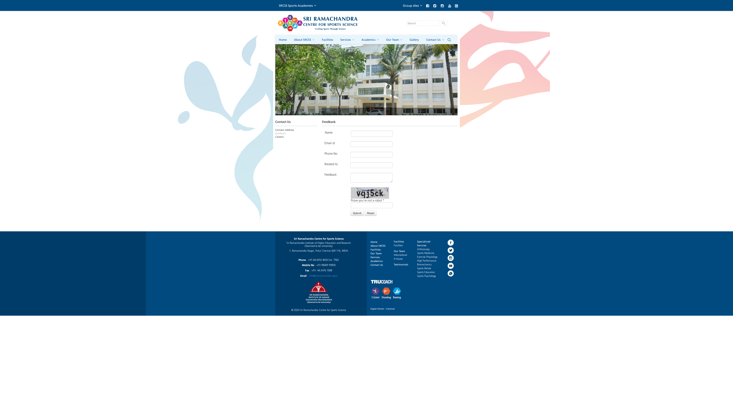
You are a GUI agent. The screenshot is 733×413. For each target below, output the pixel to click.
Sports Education (426, 272)
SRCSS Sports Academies (296, 5)
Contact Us (433, 39)
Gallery (414, 39)
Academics (369, 39)
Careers (279, 136)
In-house (398, 258)
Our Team (393, 39)
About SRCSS (303, 39)
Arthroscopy (423, 249)
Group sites (411, 5)
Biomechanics (424, 264)
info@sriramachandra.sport (323, 275)
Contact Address (284, 129)
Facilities (327, 39)
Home (283, 39)
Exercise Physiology (427, 256)
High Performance (426, 260)
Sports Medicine (425, 253)
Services (346, 39)
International (400, 255)
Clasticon (390, 308)
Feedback (280, 133)
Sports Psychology (426, 276)
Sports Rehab (424, 268)
